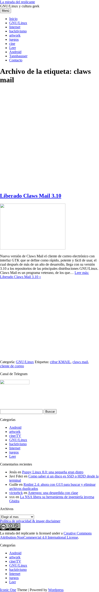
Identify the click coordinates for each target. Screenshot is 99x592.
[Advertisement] (49, 138)
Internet (14, 27)
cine (12, 44)
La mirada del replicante (17, 2)
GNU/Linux (18, 23)
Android (15, 52)
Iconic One (8, 590)
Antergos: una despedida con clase (53, 493)
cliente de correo (12, 366)
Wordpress (56, 590)
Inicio (13, 19)
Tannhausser (18, 56)
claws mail (80, 362)
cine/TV (15, 436)
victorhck (16, 493)
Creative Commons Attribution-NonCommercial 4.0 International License (46, 535)
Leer (12, 48)
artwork (14, 35)
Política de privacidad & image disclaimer (30, 521)
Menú (5, 10)
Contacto (15, 60)
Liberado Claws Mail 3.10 (30, 196)
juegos (14, 39)
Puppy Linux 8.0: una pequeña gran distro (52, 472)
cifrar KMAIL (60, 362)
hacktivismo (18, 31)
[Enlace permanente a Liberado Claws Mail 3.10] (32, 248)
